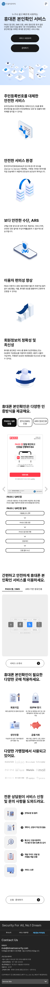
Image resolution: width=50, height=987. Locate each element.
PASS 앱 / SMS (12, 589)
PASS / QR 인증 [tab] (9, 422)
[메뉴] (46, 4)
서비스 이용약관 (23, 932)
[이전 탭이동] (4, 489)
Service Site (7, 981)
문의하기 (25, 48)
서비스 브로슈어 (25, 38)
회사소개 (8, 932)
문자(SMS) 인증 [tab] (25, 422)
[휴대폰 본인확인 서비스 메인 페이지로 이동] (9, 4)
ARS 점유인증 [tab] (40, 421)
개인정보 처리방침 (39, 933)
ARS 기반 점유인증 (33, 589)
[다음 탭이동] (46, 489)
